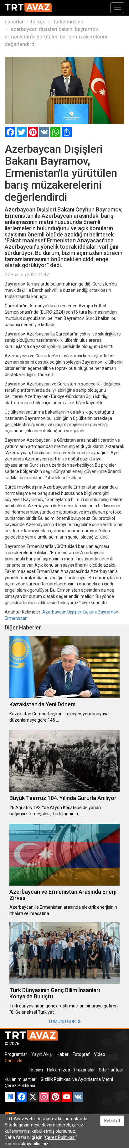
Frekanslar (84, 1069)
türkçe (38, 21)
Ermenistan (16, 618)
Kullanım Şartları (21, 1079)
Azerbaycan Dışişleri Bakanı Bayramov (80, 611)
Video (99, 1054)
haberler (14, 21)
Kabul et (112, 1120)
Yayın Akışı (42, 1054)
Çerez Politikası (20, 1085)
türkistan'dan (67, 21)
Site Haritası (111, 1069)
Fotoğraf (81, 1054)
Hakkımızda (58, 1069)
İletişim (35, 1069)
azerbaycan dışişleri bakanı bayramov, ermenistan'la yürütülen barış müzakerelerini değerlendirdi (56, 36)
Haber (63, 1054)
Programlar (16, 1054)
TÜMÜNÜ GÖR (62, 1021)
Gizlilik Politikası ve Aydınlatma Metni (77, 1079)
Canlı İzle (14, 1060)
